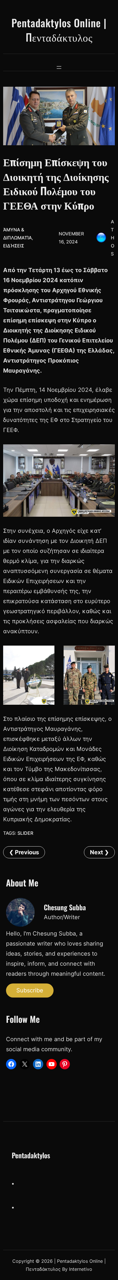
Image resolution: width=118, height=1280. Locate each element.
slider (25, 833)
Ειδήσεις (13, 246)
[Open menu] (59, 67)
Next (96, 852)
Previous (27, 852)
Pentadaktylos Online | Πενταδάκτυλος (59, 29)
